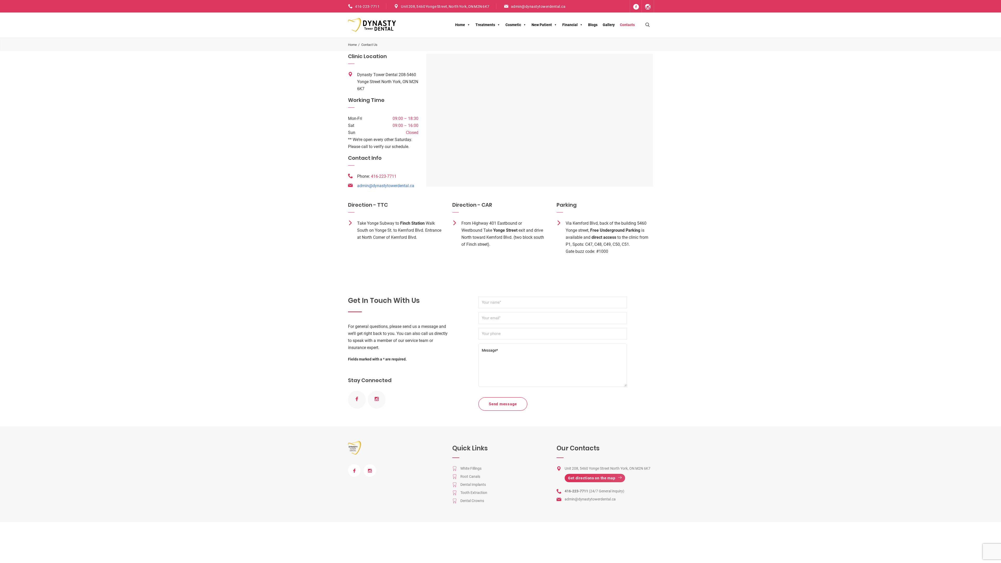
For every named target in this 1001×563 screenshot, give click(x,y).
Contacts (627, 25)
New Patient (542, 25)
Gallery (609, 25)
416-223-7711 (367, 6)
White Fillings (470, 468)
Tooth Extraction (473, 493)
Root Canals (470, 476)
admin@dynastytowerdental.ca (538, 6)
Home (460, 25)
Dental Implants (473, 484)
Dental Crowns (472, 501)
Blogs (592, 25)
